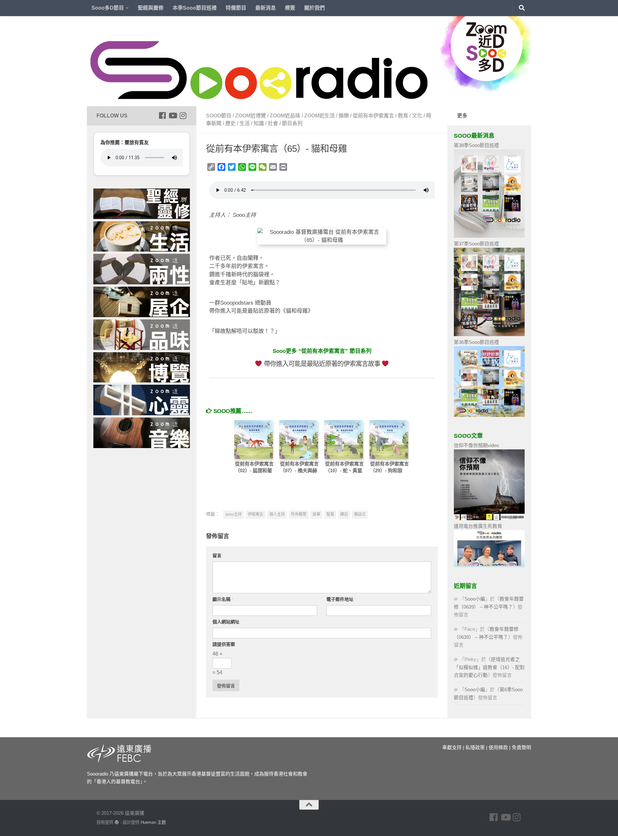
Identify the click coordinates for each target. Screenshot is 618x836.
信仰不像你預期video (476, 445)
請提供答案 (223, 644)
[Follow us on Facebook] (162, 115)
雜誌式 (360, 514)
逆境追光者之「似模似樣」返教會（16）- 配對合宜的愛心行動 (489, 667)
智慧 (330, 514)
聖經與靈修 (151, 8)
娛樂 (344, 115)
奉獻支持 (452, 747)
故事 (316, 514)
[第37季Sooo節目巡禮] (489, 334)
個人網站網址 (225, 621)
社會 (273, 123)
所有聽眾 (298, 514)
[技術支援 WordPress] (117, 822)
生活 (244, 123)
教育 (403, 115)
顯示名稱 (222, 599)
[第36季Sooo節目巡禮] (489, 415)
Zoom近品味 (285, 115)
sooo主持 (233, 514)
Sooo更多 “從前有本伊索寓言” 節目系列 (322, 351)
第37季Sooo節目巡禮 (476, 243)
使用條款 (498, 747)
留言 (216, 555)
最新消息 (265, 8)
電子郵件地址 (341, 599)
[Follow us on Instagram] (183, 115)
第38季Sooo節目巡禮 (476, 145)
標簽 (290, 8)
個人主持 (277, 514)
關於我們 (314, 8)
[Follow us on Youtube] (172, 115)
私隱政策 (475, 747)
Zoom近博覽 (250, 115)
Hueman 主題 (153, 822)
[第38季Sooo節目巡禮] (489, 236)
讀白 (344, 514)
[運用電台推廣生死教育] (489, 565)
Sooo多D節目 (107, 8)
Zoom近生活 (319, 115)
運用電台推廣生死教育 (478, 526)
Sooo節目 (218, 115)
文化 (417, 115)
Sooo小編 (474, 599)
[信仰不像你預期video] (489, 518)
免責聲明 (521, 747)
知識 (259, 123)
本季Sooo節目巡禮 (195, 8)
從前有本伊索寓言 (373, 115)
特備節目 (236, 8)
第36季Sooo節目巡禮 (476, 342)
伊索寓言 (255, 514)
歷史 (230, 123)
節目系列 (292, 123)
